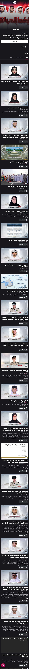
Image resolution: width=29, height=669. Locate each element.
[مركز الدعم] (3, 665)
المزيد (26, 533)
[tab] (26, 57)
